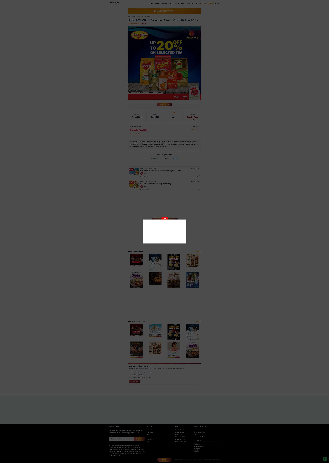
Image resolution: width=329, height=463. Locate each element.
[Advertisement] (164, 231)
